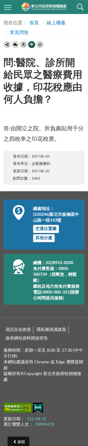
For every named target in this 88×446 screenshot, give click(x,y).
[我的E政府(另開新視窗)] (38, 409)
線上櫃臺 (56, 23)
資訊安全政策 (18, 330)
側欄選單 (8, 7)
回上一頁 (15, 44)
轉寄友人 (7, 44)
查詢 (80, 7)
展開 (21, 442)
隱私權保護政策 (51, 330)
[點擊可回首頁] (44, 6)
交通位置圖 (46, 229)
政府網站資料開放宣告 (27, 338)
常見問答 (19, 32)
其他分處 (43, 238)
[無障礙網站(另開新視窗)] (18, 408)
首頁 (33, 23)
